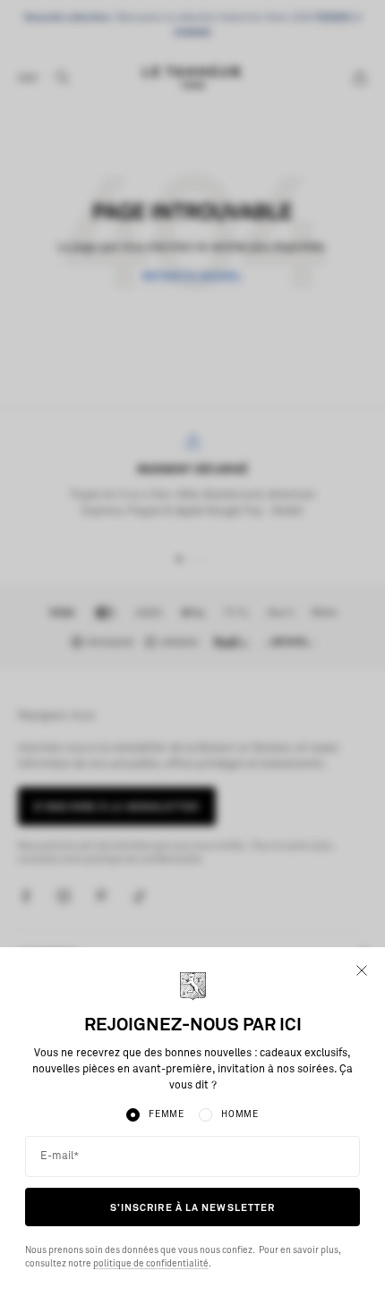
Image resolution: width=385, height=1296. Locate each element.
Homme (240, 1114)
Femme (166, 1114)
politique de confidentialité (151, 1263)
